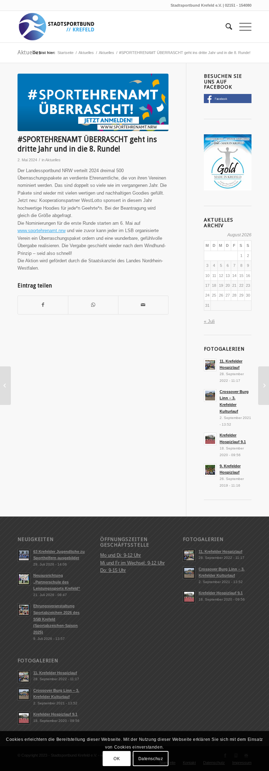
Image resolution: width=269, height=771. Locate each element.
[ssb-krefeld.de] (56, 26)
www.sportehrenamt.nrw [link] (41, 230)
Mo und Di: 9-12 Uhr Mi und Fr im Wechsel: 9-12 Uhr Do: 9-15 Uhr (132, 563)
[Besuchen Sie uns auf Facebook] (227, 101)
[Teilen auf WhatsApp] (93, 305)
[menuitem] (225, 26)
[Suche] (225, 26)
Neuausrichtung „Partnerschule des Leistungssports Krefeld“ (56, 582)
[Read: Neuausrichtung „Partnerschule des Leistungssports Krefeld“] (24, 579)
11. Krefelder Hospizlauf (55, 673)
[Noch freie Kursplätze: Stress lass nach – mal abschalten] (5, 385)
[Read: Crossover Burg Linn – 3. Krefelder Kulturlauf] (210, 395)
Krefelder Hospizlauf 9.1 (55, 714)
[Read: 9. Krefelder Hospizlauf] (210, 470)
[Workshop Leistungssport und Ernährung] (263, 385)
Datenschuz (150, 758)
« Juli (209, 321)
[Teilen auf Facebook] (43, 305)
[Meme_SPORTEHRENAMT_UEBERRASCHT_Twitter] (93, 102)
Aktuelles (29, 52)
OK (116, 758)
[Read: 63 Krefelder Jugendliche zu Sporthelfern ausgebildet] (24, 555)
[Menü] (241, 26)
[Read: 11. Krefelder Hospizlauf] (210, 365)
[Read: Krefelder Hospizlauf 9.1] (210, 439)
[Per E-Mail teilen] (143, 305)
